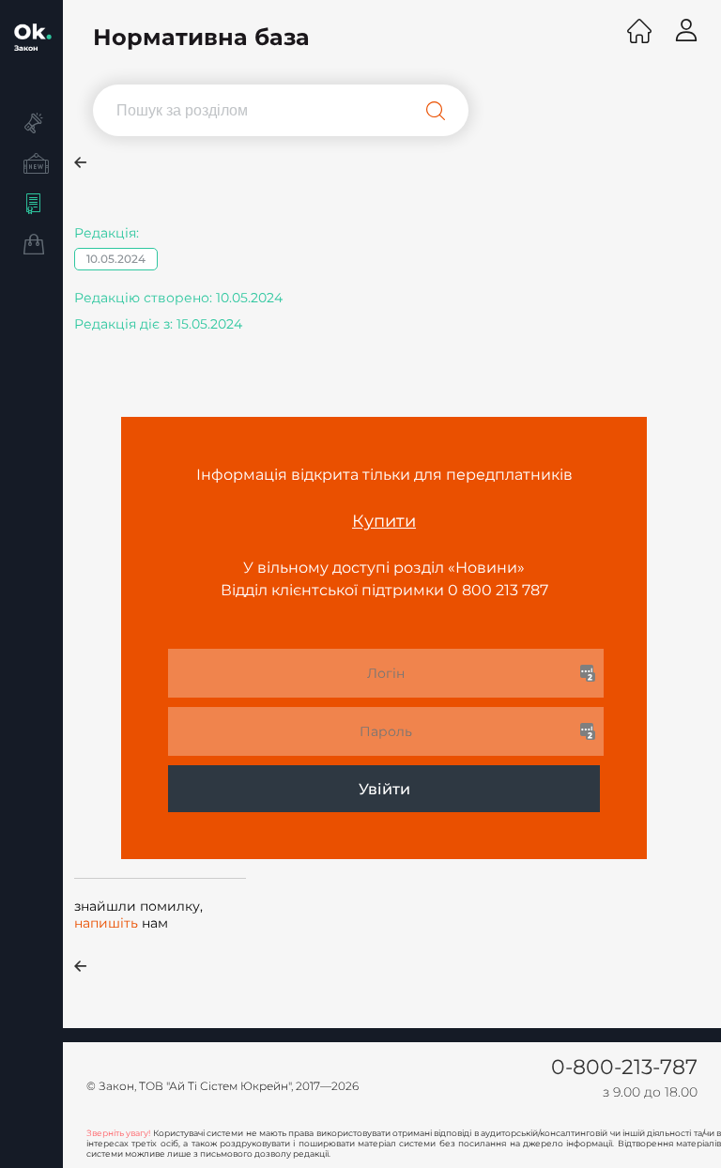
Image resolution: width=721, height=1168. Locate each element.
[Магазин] (31, 247)
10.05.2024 (116, 259)
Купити (384, 521)
